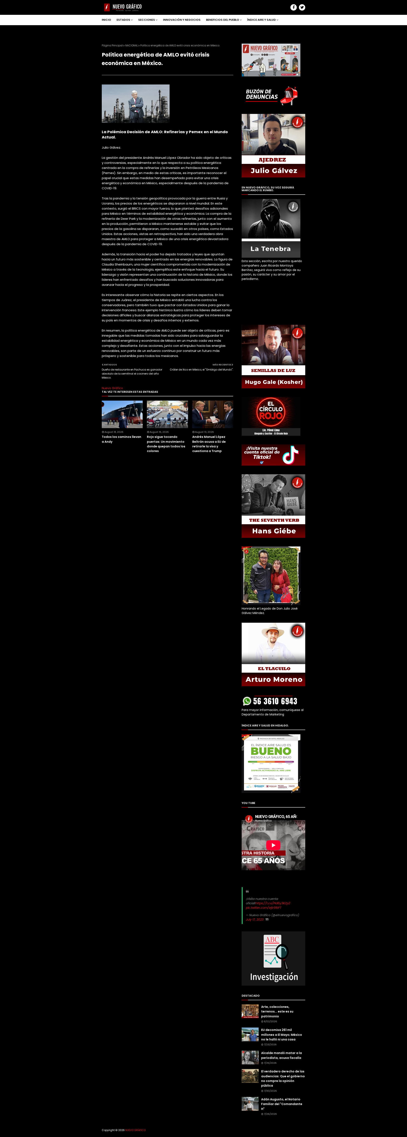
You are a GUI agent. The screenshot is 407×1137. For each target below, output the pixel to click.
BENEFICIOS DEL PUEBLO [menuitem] (222, 20)
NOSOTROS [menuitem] (113, 30)
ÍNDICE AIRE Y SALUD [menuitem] (261, 20)
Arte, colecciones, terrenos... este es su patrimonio (277, 1011)
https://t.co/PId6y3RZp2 (272, 903)
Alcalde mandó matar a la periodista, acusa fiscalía (281, 1055)
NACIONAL (131, 45)
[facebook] (293, 7)
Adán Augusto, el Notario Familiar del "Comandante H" (281, 1104)
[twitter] (302, 7)
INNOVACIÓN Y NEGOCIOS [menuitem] (182, 20)
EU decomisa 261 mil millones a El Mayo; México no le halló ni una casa (281, 1035)
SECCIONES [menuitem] (146, 20)
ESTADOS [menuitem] (123, 20)
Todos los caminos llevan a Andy (121, 439)
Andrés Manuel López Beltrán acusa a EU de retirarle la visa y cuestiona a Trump (209, 444)
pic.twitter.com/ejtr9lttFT (264, 908)
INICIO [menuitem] (106, 20)
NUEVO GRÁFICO (135, 1130)
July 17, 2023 (254, 919)
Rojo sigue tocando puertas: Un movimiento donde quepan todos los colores (166, 444)
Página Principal (112, 45)
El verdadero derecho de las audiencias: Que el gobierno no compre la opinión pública (283, 1078)
